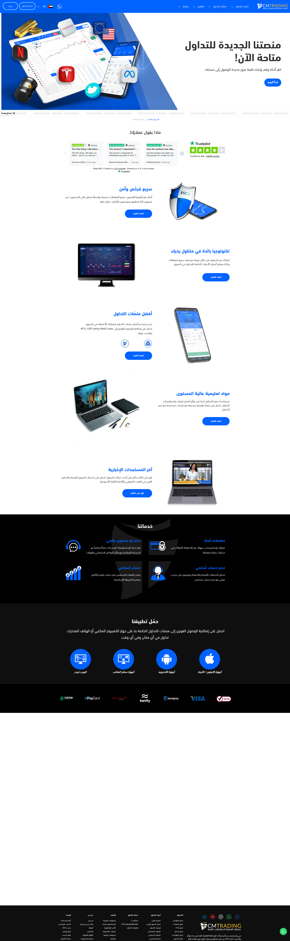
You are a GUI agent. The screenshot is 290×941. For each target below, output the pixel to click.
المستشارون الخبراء (109, 924)
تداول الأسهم (178, 939)
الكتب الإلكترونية (110, 928)
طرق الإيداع (67, 932)
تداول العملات (178, 924)
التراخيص (90, 932)
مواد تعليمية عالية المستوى (203, 393)
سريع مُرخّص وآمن (135, 189)
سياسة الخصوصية (87, 939)
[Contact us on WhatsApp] (283, 931)
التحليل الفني (156, 921)
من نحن (90, 921)
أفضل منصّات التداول (133, 314)
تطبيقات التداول (132, 928)
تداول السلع (179, 932)
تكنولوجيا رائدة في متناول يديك (200, 251)
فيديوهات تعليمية (109, 921)
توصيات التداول (155, 928)
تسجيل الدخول (27, 6)
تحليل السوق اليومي (153, 924)
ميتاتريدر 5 (134, 921)
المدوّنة (113, 939)
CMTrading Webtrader (129, 924)
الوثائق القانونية (88, 935)
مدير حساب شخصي (210, 568)
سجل (10, 6)
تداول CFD (179, 928)
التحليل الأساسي (155, 939)
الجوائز (91, 928)
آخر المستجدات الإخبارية (130, 470)
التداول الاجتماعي (154, 935)
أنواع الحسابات (66, 921)
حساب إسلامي (129, 568)
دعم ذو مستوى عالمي (123, 541)
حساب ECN (67, 928)
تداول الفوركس (178, 921)
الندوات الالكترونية (109, 932)
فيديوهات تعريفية (109, 935)
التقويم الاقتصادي (154, 932)
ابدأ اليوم (273, 82)
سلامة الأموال (66, 939)
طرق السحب (66, 935)
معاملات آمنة (214, 541)
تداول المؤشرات (177, 935)
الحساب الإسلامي (64, 924)
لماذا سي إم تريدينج (86, 924)
